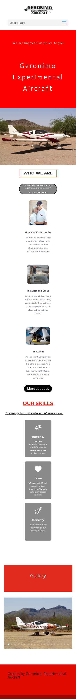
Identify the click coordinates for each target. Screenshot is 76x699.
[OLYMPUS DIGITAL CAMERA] (38, 648)
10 (38, 644)
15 (54, 644)
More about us (38, 388)
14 (51, 644)
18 (64, 644)
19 (68, 644)
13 (48, 644)
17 (61, 644)
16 (58, 644)
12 (44, 644)
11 (41, 644)
